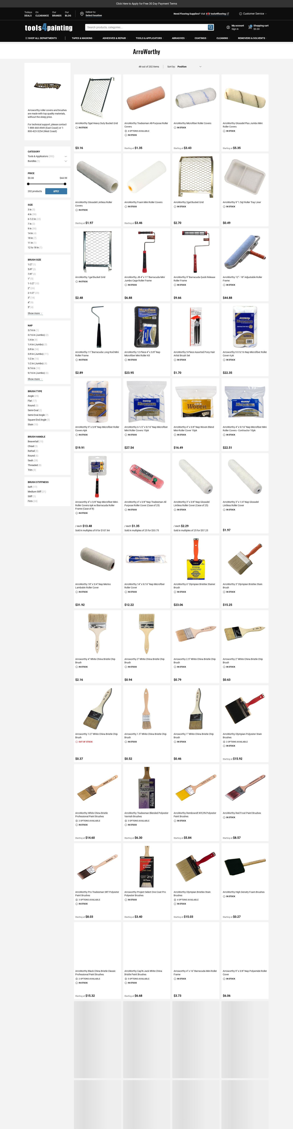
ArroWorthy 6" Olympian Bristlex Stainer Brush (194, 586)
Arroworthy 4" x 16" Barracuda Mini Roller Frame (195, 973)
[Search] (211, 27)
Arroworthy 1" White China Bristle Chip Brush (194, 736)
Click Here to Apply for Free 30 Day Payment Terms (146, 3)
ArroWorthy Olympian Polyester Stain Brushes (242, 736)
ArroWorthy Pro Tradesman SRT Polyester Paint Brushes (97, 894)
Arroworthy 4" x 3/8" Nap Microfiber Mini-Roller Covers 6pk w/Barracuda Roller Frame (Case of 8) (96, 505)
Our (57, 14)
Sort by (171, 66)
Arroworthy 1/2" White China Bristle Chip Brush (96, 736)
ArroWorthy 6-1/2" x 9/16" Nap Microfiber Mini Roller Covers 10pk (146, 429)
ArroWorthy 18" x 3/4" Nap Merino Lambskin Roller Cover (93, 586)
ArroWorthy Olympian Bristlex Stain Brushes (192, 894)
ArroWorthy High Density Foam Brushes (244, 892)
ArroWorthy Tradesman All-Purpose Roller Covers (146, 125)
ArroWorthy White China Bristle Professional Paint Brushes (91, 815)
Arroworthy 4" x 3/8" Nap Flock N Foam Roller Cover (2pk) (194, 1052)
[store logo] (48, 27)
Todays (28, 14)
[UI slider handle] (28, 184)
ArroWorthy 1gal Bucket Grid (90, 277)
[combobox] (149, 27)
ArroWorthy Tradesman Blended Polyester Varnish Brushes (146, 815)
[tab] (47, 156)
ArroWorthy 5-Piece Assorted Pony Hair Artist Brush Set (194, 354)
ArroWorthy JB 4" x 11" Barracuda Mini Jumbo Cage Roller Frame (144, 279)
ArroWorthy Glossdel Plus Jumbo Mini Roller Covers (242, 125)
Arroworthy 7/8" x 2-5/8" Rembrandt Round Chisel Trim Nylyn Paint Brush (242, 1052)
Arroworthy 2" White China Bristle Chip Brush (243, 661)
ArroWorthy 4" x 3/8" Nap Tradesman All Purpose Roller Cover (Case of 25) (145, 504)
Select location (94, 15)
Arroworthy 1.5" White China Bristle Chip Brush (145, 736)
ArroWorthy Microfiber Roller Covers (192, 123)
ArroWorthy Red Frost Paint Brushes (242, 813)
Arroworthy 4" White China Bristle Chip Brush (95, 661)
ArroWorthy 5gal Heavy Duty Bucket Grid (96, 123)
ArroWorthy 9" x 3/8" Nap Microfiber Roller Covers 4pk (97, 429)
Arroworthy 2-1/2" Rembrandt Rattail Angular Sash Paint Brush (94, 1052)
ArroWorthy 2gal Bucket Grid (189, 202)
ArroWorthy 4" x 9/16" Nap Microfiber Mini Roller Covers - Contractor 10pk (245, 429)
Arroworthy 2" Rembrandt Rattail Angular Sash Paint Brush (146, 1052)
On (42, 14)
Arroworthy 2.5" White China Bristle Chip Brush (195, 661)
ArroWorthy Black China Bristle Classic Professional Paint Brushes (95, 973)
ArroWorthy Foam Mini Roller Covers (143, 202)
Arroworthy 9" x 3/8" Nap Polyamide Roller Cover (245, 973)
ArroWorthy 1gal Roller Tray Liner (191, 1125)
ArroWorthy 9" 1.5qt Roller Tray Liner (242, 202)
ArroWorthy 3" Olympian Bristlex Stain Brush (242, 586)
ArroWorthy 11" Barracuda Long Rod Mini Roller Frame (97, 354)
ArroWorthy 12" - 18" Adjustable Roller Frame (242, 279)
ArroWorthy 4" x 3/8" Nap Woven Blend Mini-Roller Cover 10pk (194, 429)
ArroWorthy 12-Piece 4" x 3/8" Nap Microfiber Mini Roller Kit (142, 354)
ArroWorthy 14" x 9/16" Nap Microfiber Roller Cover (144, 586)
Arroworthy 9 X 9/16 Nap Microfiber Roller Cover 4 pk (245, 354)
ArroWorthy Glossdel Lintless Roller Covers (93, 204)
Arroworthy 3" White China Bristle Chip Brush (144, 661)
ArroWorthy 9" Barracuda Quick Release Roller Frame (194, 279)
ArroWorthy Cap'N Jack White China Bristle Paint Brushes (143, 973)
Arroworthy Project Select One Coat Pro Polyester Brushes (145, 894)
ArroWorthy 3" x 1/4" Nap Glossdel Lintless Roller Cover (241, 504)
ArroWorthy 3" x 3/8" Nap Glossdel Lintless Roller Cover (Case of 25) (191, 504)
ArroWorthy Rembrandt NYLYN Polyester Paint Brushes (195, 815)
